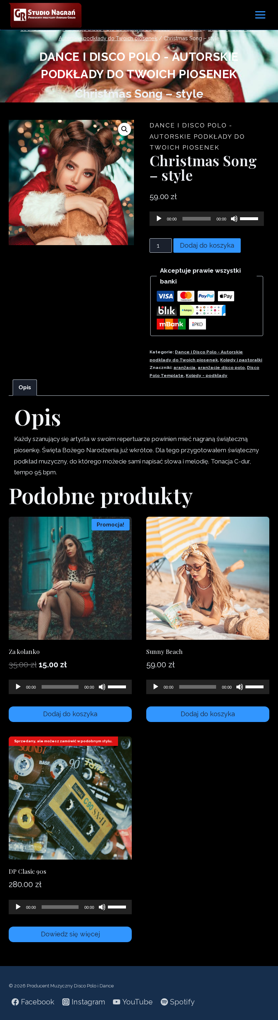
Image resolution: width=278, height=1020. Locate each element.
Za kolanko (24, 651)
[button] (124, 129)
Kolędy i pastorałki (241, 359)
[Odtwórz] (159, 218)
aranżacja (184, 367)
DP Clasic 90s (27, 871)
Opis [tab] (24, 387)
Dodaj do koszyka (207, 245)
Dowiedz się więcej (70, 934)
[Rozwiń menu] (260, 15)
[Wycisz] (234, 218)
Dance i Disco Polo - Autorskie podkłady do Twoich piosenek (197, 136)
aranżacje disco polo (221, 367)
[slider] (250, 217)
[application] (206, 218)
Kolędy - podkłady (206, 375)
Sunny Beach (164, 651)
